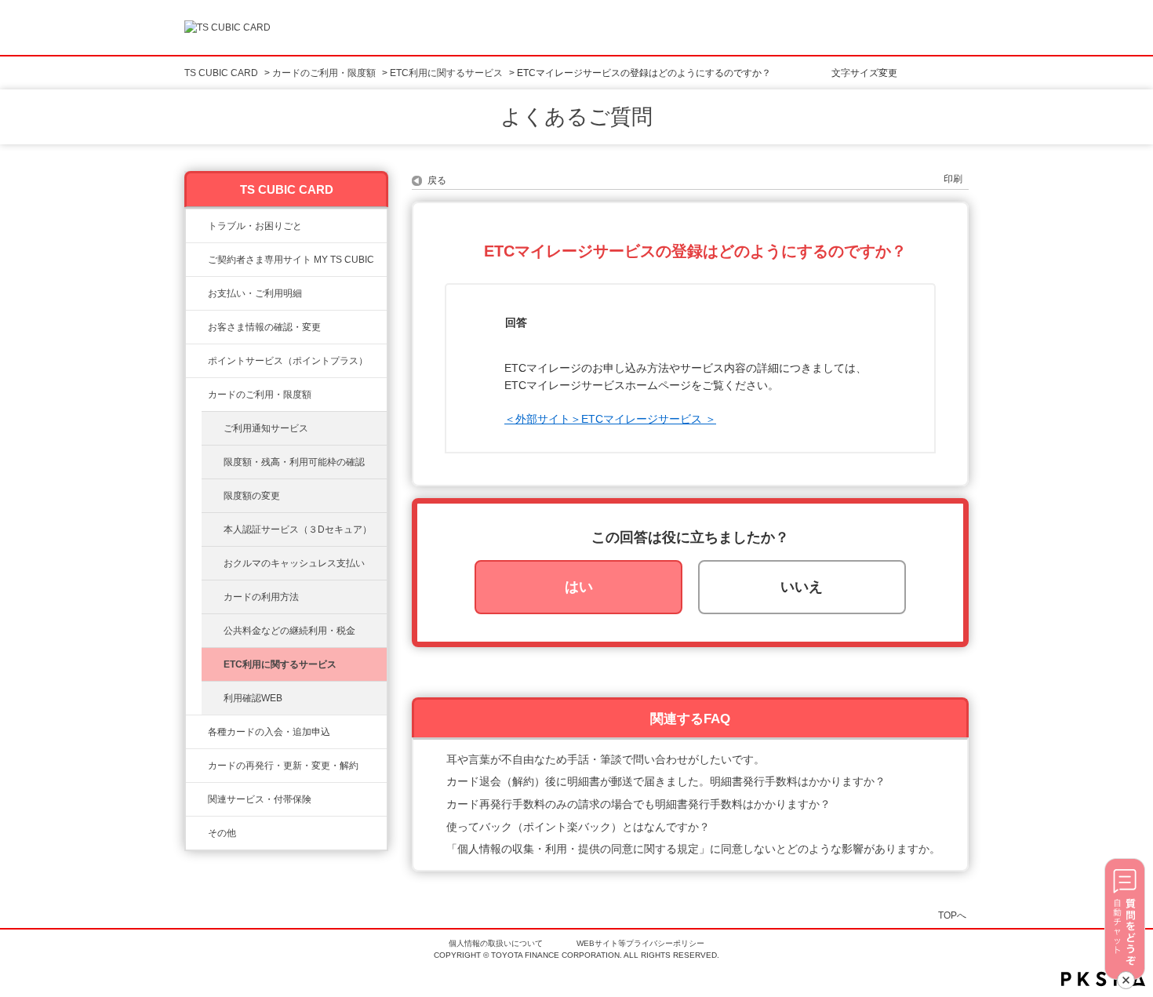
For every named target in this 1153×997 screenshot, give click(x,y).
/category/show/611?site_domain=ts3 (197, 833)
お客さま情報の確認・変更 (264, 327)
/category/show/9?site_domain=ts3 (197, 327)
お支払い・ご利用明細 (255, 293)
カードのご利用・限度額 (324, 72)
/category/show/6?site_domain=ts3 (197, 732)
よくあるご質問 (576, 117)
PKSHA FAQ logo (1103, 979)
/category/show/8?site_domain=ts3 (197, 395)
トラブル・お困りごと (255, 225)
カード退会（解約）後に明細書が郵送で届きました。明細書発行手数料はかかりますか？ (666, 781)
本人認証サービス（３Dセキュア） (298, 529)
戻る (436, 180)
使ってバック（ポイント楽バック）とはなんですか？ (578, 827)
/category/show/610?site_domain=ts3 (197, 799)
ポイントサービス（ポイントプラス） (288, 360)
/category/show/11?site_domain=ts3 (197, 226)
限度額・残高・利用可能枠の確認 (294, 462)
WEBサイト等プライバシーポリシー (640, 943)
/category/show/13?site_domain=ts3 (197, 293)
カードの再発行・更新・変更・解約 (283, 765)
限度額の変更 (252, 495)
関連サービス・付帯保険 (259, 799)
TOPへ (952, 915)
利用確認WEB (253, 698)
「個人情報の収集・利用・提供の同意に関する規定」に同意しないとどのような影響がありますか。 (693, 848)
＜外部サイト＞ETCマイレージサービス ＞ (610, 419)
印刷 (953, 178)
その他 (222, 833)
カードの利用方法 (261, 596)
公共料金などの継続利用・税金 (289, 630)
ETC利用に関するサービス (446, 72)
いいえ (801, 587)
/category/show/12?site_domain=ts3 (197, 361)
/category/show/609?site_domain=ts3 (197, 766)
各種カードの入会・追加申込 (269, 731)
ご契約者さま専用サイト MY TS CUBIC (291, 259)
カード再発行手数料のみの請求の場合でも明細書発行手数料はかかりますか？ (638, 804)
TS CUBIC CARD (221, 72)
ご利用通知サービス (266, 428)
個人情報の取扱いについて (496, 943)
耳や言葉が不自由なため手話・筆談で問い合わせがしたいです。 (605, 759)
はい (579, 587)
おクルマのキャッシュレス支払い (294, 563)
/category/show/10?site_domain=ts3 (197, 260)
